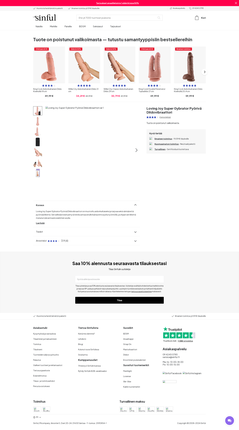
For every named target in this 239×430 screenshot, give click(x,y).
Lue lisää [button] (40, 223)
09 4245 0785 (198, 8)
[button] (236, 3)
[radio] (43, 85)
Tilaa (119, 300)
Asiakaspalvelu (179, 8)
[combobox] (116, 17)
